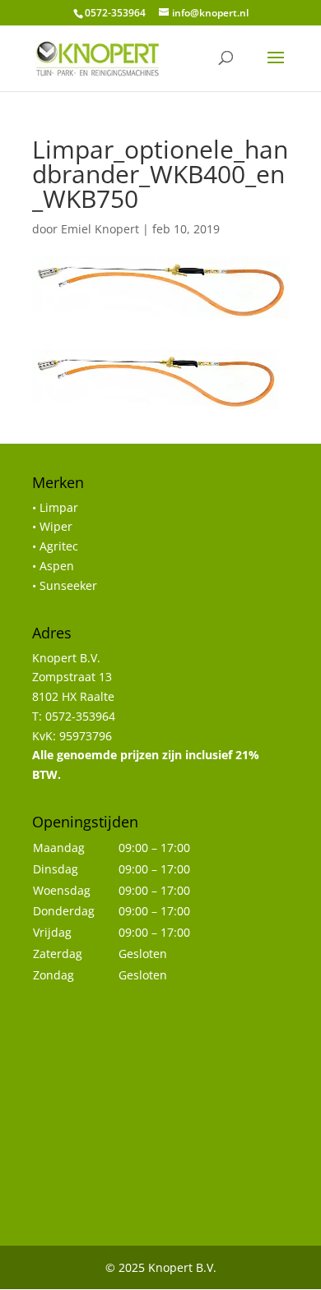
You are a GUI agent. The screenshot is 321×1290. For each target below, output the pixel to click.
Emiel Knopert (100, 229)
